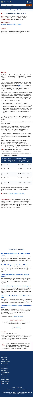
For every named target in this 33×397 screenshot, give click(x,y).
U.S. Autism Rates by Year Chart (15, 193)
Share (17, 327)
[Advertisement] (16, 52)
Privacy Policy (4, 363)
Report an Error (5, 381)
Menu (29, 2)
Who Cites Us (4, 370)
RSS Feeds (5, 383)
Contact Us (4, 359)
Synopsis (3, 24)
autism (20, 85)
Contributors (4, 374)
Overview (9, 24)
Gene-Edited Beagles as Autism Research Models (14, 265)
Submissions (4, 377)
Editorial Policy (4, 368)
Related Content (17, 24)
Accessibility (4, 366)
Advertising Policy (5, 372)
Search (29, 5)
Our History (4, 357)
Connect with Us (5, 379)
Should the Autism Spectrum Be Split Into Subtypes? (15, 286)
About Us (3, 355)
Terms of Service (5, 361)
